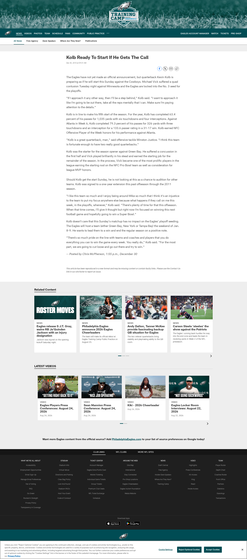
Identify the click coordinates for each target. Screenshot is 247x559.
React (193, 484)
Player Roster (221, 465)
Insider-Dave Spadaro (163, 475)
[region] (123, 550)
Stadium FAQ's (64, 489)
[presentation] (211, 356)
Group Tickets (96, 484)
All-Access (193, 475)
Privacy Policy (30, 503)
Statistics (220, 489)
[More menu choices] (108, 33)
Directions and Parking (64, 475)
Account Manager (96, 465)
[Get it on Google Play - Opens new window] (132, 524)
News (163, 461)
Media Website (130, 493)
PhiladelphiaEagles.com (126, 439)
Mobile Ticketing (96, 475)
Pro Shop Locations (130, 479)
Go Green (30, 493)
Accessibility (31, 465)
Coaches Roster (221, 475)
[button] (120, 356)
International (130, 470)
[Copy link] (176, 68)
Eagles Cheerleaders (130, 484)
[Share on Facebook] (159, 70)
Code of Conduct (64, 498)
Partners (220, 484)
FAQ (30, 489)
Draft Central (163, 465)
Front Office (220, 479)
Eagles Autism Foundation (130, 489)
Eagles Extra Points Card (96, 470)
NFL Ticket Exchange (96, 493)
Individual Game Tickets (96, 479)
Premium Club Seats (96, 489)
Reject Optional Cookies (189, 549)
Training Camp (163, 484)
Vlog (193, 479)
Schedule (96, 498)
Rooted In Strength (30, 498)
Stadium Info (64, 465)
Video (193, 461)
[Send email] (171, 70)
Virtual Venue (64, 470)
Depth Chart (220, 470)
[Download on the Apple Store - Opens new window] (113, 523)
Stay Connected (130, 475)
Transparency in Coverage (31, 507)
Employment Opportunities (30, 470)
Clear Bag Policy (64, 479)
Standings (221, 493)
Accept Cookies (213, 549)
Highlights (193, 465)
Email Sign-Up (30, 475)
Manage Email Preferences (31, 479)
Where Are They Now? (163, 479)
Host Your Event (64, 493)
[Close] (242, 550)
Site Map (130, 465)
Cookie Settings (166, 549)
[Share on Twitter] (165, 70)
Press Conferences (193, 470)
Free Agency (163, 470)
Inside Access (193, 489)
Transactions (221, 498)
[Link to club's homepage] (8, 33)
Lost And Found (64, 484)
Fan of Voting (31, 484)
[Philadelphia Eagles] (123, 537)
